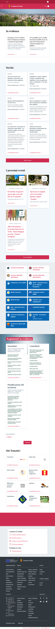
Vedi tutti (27, 442)
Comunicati (42, 571)
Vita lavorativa (31, 584)
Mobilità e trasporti (32, 571)
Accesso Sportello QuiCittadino (38, 276)
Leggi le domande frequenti (21, 599)
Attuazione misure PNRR (38, 293)
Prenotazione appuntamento (20, 603)
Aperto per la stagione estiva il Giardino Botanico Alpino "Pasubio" (37, 195)
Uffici (7, 573)
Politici (7, 578)
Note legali (30, 602)
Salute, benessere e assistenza (32, 574)
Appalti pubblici (20, 573)
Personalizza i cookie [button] (10, 623)
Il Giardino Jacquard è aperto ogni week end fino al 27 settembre (15, 194)
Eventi (41, 584)
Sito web (24, 627)
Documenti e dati (9, 584)
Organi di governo (10, 569)
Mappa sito (20, 623)
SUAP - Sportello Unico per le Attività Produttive (40, 284)
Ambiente (9, 436)
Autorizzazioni (20, 575)
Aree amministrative (10, 571)
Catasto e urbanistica (21, 578)
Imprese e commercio (32, 569)
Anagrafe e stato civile (22, 571)
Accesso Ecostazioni (17, 267)
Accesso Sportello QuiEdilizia (16, 276)
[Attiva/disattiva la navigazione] (1, 6)
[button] (8, 1)
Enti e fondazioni (9, 575)
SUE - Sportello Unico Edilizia (18, 308)
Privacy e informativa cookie (32, 599)
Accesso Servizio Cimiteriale (38, 268)
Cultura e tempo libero (22, 580)
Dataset (29, 604)
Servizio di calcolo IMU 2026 (18, 325)
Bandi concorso (16, 292)
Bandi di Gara (15, 299)
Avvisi (41, 573)
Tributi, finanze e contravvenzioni (31, 579)
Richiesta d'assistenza (21, 611)
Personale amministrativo (9, 581)
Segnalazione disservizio (20, 608)
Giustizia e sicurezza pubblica (21, 587)
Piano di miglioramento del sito (33, 616)
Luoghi (41, 582)
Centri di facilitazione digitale (17, 315)
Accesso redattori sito (45, 627)
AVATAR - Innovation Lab (39, 315)
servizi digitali (30, 627)
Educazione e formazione (20, 583)
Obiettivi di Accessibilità (31, 612)
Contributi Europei (39, 307)
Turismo (30, 582)
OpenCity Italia (36, 627)
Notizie (41, 569)
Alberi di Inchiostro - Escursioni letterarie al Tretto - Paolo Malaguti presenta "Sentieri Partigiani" (16, 231)
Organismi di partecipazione (9, 587)
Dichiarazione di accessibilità (31, 608)
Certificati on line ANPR (18, 282)
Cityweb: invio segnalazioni (37, 300)
